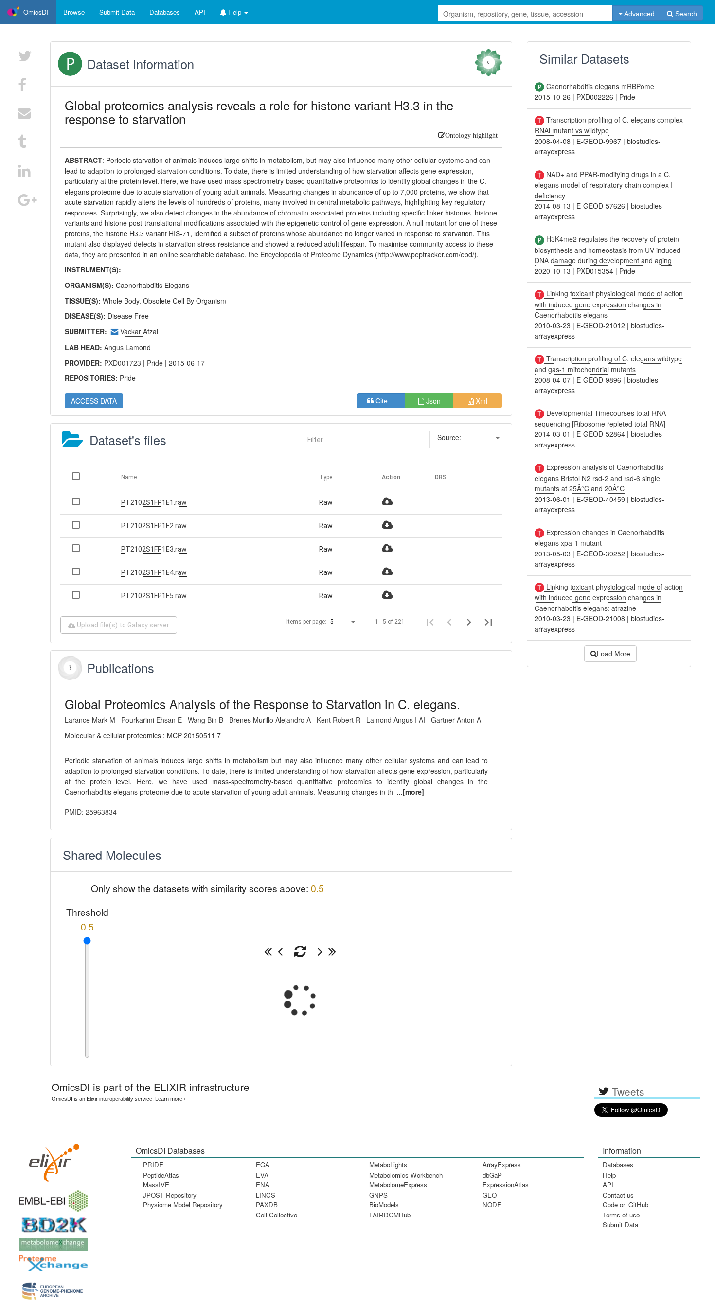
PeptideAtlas (161, 1175)
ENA (262, 1184)
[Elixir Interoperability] (51, 1159)
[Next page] (469, 621)
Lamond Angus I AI (396, 720)
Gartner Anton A (457, 720)
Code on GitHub (625, 1204)
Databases (164, 12)
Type (325, 477)
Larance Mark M (91, 720)
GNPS (378, 1194)
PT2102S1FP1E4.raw (154, 572)
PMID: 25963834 (91, 812)
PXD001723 (122, 363)
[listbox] (482, 438)
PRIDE (153, 1164)
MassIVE (156, 1184)
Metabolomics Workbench (406, 1175)
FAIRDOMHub (390, 1214)
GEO (490, 1194)
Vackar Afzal (140, 331)
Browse (74, 12)
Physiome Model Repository (183, 1204)
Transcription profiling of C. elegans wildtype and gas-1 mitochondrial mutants (608, 364)
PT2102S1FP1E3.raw (154, 549)
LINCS (265, 1194)
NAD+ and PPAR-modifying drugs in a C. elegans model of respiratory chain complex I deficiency (604, 184)
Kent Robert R (339, 720)
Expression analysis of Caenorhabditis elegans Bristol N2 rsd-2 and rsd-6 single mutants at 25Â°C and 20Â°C (599, 477)
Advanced (639, 14)
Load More (613, 654)
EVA (262, 1175)
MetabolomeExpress (398, 1184)
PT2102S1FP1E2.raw (154, 526)
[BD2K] (51, 1221)
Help (609, 1175)
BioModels (384, 1204)
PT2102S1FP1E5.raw (154, 596)
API (608, 1184)
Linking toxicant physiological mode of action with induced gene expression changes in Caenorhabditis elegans (609, 304)
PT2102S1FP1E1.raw (154, 502)
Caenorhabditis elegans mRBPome (599, 86)
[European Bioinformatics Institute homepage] (51, 1197)
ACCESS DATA (94, 401)
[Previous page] (449, 621)
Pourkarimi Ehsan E (152, 720)
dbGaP (492, 1175)
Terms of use (621, 1214)
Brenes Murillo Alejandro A (271, 720)
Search (685, 14)
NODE (492, 1204)
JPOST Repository (170, 1194)
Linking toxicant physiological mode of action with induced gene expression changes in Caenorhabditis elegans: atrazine (609, 597)
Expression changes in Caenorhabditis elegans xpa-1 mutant (599, 537)
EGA (262, 1164)
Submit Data (620, 1224)
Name (129, 477)
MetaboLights (388, 1164)
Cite (384, 401)
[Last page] (488, 621)
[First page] (430, 621)
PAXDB (267, 1204)
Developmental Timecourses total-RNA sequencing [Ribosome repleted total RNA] (600, 418)
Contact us (618, 1194)
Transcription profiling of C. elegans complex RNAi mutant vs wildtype (609, 125)
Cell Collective (276, 1214)
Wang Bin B (206, 720)
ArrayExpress (502, 1164)
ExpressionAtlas (506, 1184)
